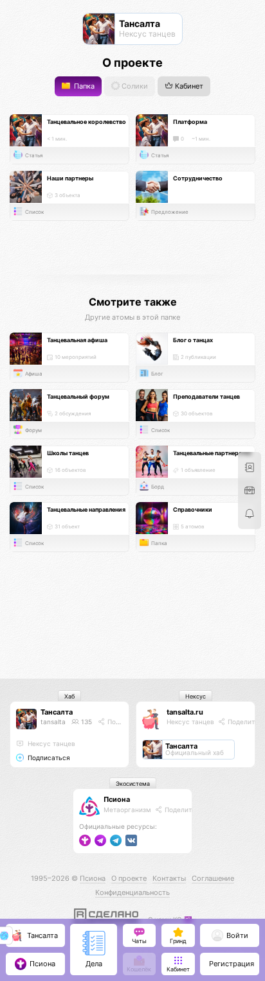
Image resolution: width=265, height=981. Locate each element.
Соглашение (213, 878)
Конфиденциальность (132, 892)
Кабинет (188, 86)
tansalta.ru (185, 712)
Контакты (169, 878)
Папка (83, 86)
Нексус (195, 696)
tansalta (53, 721)
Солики (134, 86)
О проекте (129, 878)
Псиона (117, 799)
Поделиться (125, 721)
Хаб (69, 696)
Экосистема (133, 783)
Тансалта (57, 712)
